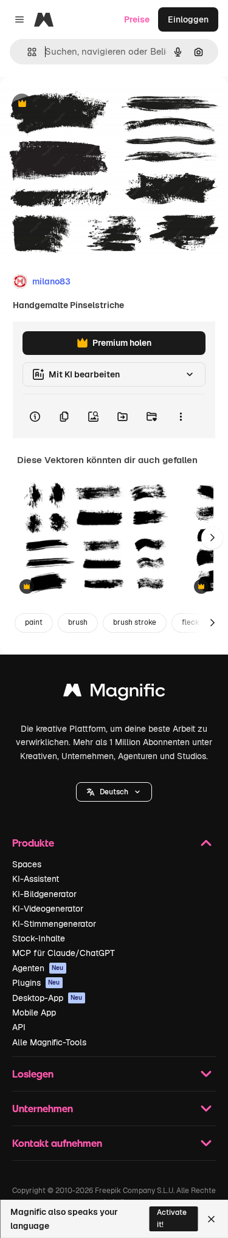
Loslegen (33, 1073)
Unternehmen (42, 1108)
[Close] (211, 1219)
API (19, 1027)
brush (78, 622)
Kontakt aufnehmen (57, 1143)
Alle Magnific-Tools (49, 1042)
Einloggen (188, 19)
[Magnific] (114, 693)
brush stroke (134, 622)
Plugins (36, 982)
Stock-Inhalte (38, 938)
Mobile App (34, 1012)
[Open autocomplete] (27, 52)
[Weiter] (212, 538)
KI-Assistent (35, 878)
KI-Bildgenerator (44, 894)
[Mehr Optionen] (180, 416)
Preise (137, 19)
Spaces (26, 864)
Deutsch (114, 792)
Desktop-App (47, 997)
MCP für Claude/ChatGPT (63, 952)
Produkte (33, 842)
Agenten (38, 968)
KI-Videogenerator (47, 908)
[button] (114, 792)
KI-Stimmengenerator (54, 923)
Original (78, 104)
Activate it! (172, 1218)
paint (34, 622)
